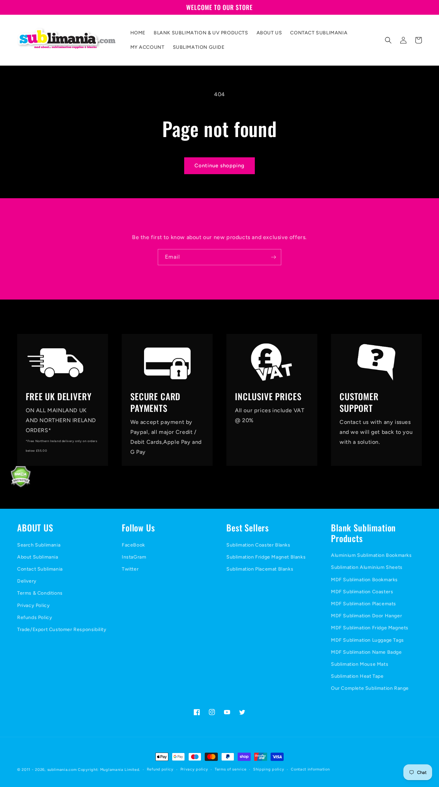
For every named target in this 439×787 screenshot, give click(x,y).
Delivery (27, 581)
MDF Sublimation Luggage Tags (367, 640)
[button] (388, 40)
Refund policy (160, 769)
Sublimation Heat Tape (357, 676)
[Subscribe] (273, 257)
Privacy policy (194, 769)
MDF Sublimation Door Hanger (366, 616)
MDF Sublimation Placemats (363, 604)
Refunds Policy (34, 617)
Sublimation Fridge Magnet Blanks (266, 557)
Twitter (130, 569)
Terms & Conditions (40, 593)
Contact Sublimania (40, 569)
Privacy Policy (33, 605)
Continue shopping (219, 165)
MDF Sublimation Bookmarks (364, 580)
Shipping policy (268, 769)
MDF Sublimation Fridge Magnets (369, 628)
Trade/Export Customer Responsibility (62, 629)
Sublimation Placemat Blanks (259, 569)
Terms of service (230, 769)
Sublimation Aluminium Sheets (367, 567)
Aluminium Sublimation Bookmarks (371, 555)
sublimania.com (62, 769)
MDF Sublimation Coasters (362, 592)
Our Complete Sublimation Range (370, 688)
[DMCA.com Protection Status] (15, 485)
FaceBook (133, 545)
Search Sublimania (38, 545)
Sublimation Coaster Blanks (258, 545)
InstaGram (134, 557)
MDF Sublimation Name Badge (366, 652)
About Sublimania (37, 557)
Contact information (310, 769)
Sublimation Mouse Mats (359, 664)
